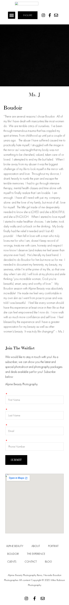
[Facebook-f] (50, 15)
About (35, 546)
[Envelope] (56, 15)
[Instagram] (43, 15)
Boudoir (13, 554)
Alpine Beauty (14, 546)
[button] (11, 15)
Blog (48, 561)
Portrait (53, 546)
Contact (31, 561)
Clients (11, 561)
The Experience (36, 554)
